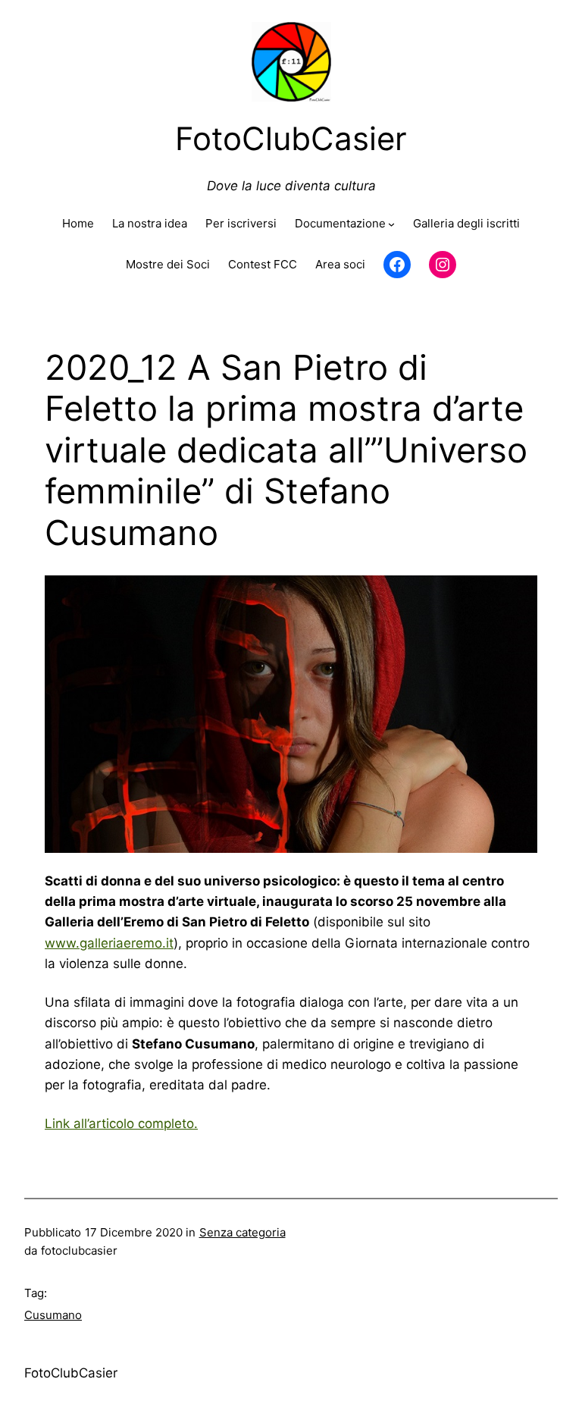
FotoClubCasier (70, 1372)
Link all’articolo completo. (121, 1123)
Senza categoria (242, 1232)
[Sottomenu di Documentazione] (391, 224)
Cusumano (53, 1315)
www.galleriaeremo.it (109, 943)
